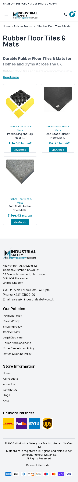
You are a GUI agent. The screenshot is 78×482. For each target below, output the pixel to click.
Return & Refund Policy (17, 354)
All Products (10, 378)
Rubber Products (24, 26)
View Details (20, 149)
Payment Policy (12, 315)
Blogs (6, 395)
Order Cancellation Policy (18, 348)
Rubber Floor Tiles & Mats (20, 128)
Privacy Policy (11, 321)
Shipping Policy (12, 326)
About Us (9, 384)
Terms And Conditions (17, 343)
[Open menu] (6, 14)
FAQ (5, 400)
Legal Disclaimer (13, 337)
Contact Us (10, 389)
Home (7, 26)
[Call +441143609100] (65, 14)
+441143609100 (24, 295)
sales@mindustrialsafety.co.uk (33, 299)
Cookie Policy (11, 332)
